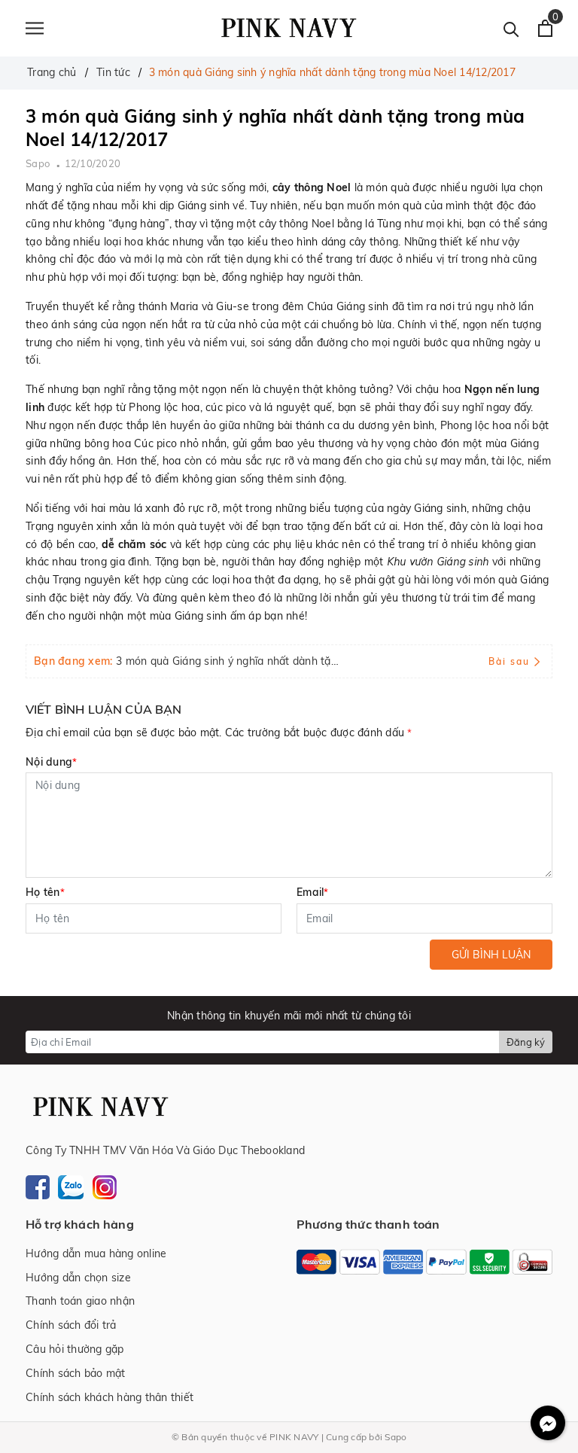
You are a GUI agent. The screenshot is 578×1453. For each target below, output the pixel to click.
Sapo (395, 1436)
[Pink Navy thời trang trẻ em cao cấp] (289, 28)
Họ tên (45, 892)
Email (313, 892)
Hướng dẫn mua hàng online (96, 1253)
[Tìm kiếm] (511, 28)
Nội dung (51, 762)
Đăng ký (526, 1042)
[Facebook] (38, 1186)
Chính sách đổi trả (71, 1325)
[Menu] (35, 28)
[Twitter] (71, 1186)
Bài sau (509, 661)
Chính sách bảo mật (76, 1373)
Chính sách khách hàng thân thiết (109, 1397)
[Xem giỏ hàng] (545, 28)
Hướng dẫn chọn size (78, 1277)
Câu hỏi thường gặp (75, 1349)
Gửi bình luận (491, 954)
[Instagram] (105, 1186)
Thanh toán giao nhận (80, 1301)
